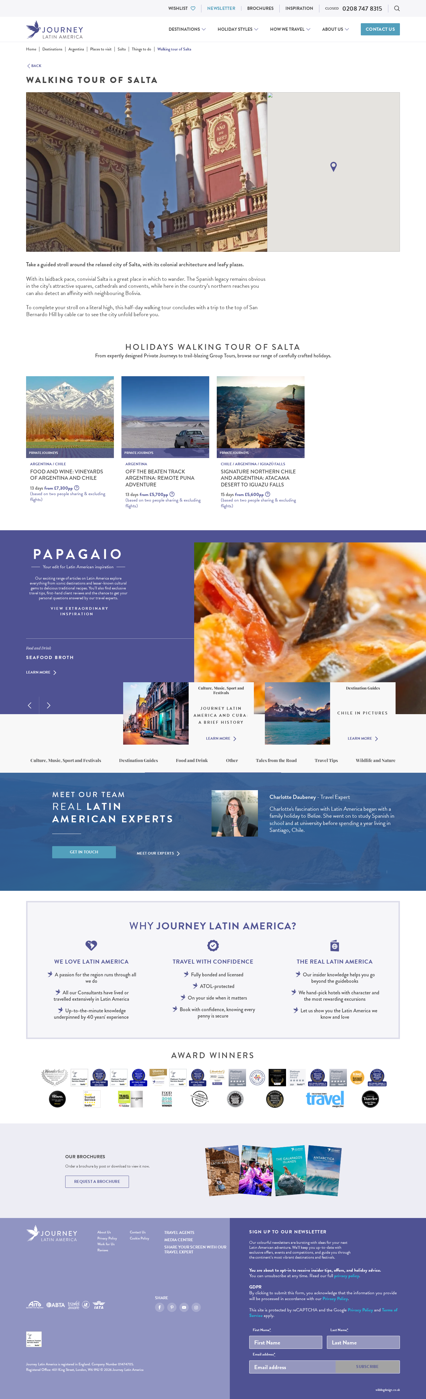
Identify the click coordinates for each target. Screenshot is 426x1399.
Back (36, 66)
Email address (264, 1354)
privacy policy (346, 1275)
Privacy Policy (107, 1238)
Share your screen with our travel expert (195, 1250)
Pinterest (171, 1307)
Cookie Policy (139, 1238)
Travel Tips (326, 760)
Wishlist (178, 8)
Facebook (159, 1307)
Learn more (38, 672)
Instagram (196, 1307)
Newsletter (221, 8)
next (48, 705)
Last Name (339, 1330)
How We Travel (287, 29)
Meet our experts (155, 853)
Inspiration (299, 8)
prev (29, 705)
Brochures (260, 8)
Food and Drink (192, 760)
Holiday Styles (235, 29)
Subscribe (367, 1367)
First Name (262, 1330)
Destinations (184, 29)
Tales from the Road (276, 760)
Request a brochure (97, 1182)
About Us (332, 29)
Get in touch (84, 852)
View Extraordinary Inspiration (80, 611)
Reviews (102, 1250)
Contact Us (380, 29)
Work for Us (105, 1244)
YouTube (184, 1307)
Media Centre (178, 1239)
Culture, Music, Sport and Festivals (65, 760)
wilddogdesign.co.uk (388, 1389)
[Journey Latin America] (54, 29)
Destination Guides (138, 760)
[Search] (397, 8)
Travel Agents (179, 1232)
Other (232, 760)
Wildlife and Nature (376, 760)
